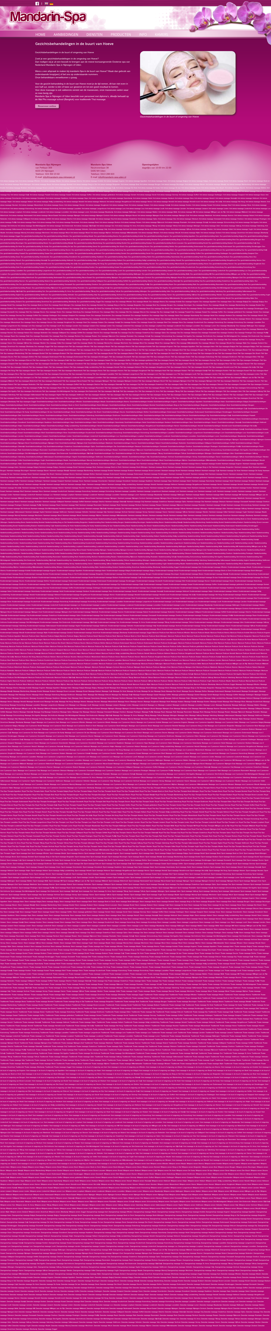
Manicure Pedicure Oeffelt (46, 670)
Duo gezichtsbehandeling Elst (186, 250)
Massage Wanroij (127, 719)
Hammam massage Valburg (237, 508)
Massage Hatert (77, 698)
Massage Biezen (261, 688)
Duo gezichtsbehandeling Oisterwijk (167, 281)
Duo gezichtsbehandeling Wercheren (63, 298)
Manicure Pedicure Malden (173, 663)
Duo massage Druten (53, 312)
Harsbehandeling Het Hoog (73, 539)
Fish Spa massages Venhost (135, 395)
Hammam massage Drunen (218, 474)
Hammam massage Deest (22, 474)
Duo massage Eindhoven (90, 312)
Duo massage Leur (39, 326)
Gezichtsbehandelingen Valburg (246, 453)
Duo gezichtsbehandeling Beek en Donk (62, 239)
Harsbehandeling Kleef (46, 543)
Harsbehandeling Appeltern (128, 519)
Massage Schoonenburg (15, 715)
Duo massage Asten (224, 301)
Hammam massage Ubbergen (196, 508)
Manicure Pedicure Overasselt (207, 670)
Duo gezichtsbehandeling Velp (86, 295)
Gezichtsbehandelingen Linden (60, 436)
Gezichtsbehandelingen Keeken (256, 429)
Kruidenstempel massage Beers (11, 574)
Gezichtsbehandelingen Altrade (94, 401)
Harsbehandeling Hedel (18, 536)
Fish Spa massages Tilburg (170, 391)
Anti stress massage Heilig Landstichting (48, 201)
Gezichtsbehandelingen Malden (20, 439)
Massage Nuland (226, 708)
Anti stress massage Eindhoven (191, 191)
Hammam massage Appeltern (253, 464)
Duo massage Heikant (56, 319)
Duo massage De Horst (92, 308)
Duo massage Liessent (87, 326)
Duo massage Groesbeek (121, 315)
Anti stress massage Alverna (72, 181)
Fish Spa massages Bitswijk (258, 350)
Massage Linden (126, 705)
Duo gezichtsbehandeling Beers (120, 239)
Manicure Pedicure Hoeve (110, 657)
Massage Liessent (112, 705)
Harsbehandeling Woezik (72, 567)
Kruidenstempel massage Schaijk (178, 619)
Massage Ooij (39, 712)
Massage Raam (159, 712)
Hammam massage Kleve (33, 491)
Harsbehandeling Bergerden (77, 522)
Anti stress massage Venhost (118, 229)
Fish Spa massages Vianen (177, 395)
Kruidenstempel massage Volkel (25, 629)
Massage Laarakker (33, 705)
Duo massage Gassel (199, 312)
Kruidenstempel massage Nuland (136, 612)
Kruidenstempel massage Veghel (68, 626)
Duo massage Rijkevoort (107, 336)
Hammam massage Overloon (259, 501)
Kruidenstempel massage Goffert (62, 588)
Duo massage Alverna (157, 301)
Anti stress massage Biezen (195, 184)
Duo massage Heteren (243, 319)
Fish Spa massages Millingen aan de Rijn (242, 377)
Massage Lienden (98, 705)
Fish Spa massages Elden (247, 357)
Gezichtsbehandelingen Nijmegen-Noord (15, 443)
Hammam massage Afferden (150, 464)
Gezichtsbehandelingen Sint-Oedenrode (53, 453)
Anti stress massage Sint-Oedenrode (60, 226)
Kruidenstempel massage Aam (191, 567)
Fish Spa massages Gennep (205, 360)
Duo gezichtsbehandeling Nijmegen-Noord (167, 277)
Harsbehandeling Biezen (155, 522)
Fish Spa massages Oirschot (89, 384)
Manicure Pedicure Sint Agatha (230, 674)
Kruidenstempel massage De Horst (154, 577)
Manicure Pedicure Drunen (227, 643)
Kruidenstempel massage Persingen (196, 615)
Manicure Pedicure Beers (177, 636)
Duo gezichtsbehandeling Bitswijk (61, 243)
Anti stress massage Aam (9, 181)
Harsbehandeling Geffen (251, 529)
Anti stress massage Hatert (98, 198)
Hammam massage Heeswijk (35, 484)
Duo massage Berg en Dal (113, 305)
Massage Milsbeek (44, 708)
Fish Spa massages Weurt (74, 398)
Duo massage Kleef (160, 322)
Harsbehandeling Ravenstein (50, 557)
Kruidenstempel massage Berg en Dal (63, 574)
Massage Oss (77, 712)
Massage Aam (241, 684)
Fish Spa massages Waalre (10, 398)
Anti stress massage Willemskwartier (125, 233)
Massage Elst (93, 695)
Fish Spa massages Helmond (130, 367)
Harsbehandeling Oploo (146, 553)
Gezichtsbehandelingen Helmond (115, 426)
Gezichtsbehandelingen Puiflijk (230, 446)
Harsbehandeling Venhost (46, 563)
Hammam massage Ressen (152, 505)
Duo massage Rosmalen (125, 336)
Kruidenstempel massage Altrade (240, 567)
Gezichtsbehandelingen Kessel (11, 432)
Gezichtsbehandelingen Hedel (135, 422)
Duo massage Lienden (70, 326)
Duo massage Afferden (124, 301)
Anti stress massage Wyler (190, 233)
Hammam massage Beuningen (18, 470)
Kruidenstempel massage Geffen (205, 584)
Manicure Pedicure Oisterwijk (87, 670)
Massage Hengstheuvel (261, 698)
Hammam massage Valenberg (258, 508)
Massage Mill (9, 708)
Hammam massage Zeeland (198, 515)
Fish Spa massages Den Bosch (249, 353)
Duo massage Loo (138, 326)
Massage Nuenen (213, 708)
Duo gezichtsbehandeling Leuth (110, 270)
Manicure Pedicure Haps (160, 650)
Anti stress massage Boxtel (65, 188)
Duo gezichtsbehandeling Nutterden (63, 281)
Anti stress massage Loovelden (57, 212)
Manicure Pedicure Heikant (91, 653)
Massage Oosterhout (52, 712)
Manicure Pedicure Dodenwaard (117, 643)
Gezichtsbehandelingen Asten (214, 401)
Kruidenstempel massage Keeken (198, 598)
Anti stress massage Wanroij (16, 233)
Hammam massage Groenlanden (96, 481)
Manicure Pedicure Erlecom (77, 646)
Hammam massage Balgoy (48, 467)
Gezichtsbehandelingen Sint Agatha (235, 450)
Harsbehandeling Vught (158, 563)
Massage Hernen (6, 701)
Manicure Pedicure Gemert (214, 646)
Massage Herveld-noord (35, 701)
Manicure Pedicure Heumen (67, 657)
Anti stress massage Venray (140, 229)
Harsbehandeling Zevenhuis (129, 567)
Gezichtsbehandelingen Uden (223, 453)
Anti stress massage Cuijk (106, 188)
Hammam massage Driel (199, 474)
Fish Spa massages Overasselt (235, 384)
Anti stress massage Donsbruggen (59, 191)
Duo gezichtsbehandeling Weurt (89, 298)
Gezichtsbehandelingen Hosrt (186, 429)
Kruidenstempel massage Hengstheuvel (75, 595)
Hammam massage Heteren (54, 488)
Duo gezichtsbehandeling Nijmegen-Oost (198, 277)
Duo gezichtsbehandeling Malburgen (128, 274)
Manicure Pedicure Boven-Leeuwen (160, 639)
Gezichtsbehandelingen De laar (41, 412)
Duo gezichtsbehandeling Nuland (38, 281)
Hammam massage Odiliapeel (53, 501)
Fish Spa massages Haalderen (94, 364)
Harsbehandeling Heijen (131, 536)
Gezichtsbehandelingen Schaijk (181, 450)
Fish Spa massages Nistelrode (228, 381)
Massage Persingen (134, 712)
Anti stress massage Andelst (93, 181)
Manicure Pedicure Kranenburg (65, 660)
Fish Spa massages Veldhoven (73, 395)
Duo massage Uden (97, 339)
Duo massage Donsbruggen (254, 308)
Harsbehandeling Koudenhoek (84, 543)
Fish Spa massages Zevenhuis (245, 398)
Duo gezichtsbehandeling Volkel (234, 295)
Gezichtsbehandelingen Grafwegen (180, 419)
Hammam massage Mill (233, 495)
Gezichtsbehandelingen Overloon (180, 446)
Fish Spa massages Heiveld (109, 367)
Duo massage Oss (173, 332)
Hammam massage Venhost (117, 512)
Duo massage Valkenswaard (150, 339)
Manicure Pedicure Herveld (225, 653)
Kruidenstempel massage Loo (69, 605)
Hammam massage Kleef (15, 491)
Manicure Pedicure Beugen (10, 639)
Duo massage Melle (13, 329)
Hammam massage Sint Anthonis (18, 508)
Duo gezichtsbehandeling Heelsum (216, 257)
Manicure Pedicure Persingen (250, 670)
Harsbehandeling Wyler (90, 567)
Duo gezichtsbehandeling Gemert (114, 253)
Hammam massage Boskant (124, 470)
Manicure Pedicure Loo (24, 663)
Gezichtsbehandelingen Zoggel (110, 464)
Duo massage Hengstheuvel (133, 319)
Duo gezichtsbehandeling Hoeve (197, 264)
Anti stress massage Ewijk (20, 195)
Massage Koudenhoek (254, 701)
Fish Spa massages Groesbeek (71, 364)
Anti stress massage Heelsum (163, 198)
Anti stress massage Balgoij (178, 181)
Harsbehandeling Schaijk (168, 557)
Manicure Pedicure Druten (247, 643)
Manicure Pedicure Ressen (120, 674)
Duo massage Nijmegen (146, 329)
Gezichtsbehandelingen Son (104, 453)
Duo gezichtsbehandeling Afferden (56, 236)
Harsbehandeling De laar (104, 526)
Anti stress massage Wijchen (100, 233)
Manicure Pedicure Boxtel (182, 639)
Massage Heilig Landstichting (215, 698)
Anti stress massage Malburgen (125, 212)
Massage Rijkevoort (238, 712)
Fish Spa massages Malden (180, 377)
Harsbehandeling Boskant (233, 522)
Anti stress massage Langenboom (94, 208)
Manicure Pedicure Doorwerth (188, 643)
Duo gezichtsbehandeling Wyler (242, 298)
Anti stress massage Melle (167, 212)
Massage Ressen (224, 712)
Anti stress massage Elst (232, 191)
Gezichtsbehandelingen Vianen (209, 457)
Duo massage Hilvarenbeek (10, 322)
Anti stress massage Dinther (256, 188)
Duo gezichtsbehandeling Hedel (192, 257)
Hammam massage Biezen (39, 470)
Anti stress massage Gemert (126, 195)
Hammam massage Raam (51, 505)
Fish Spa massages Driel (141, 357)
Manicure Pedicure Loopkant (43, 663)
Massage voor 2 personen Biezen (54, 729)
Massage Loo (152, 705)
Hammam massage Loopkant (63, 495)
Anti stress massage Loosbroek (34, 212)
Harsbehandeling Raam (14, 557)
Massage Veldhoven (255, 715)
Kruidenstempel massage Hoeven (72, 598)
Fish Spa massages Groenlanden (47, 364)
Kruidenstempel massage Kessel (222, 598)
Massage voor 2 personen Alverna (123, 722)
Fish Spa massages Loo (25, 377)
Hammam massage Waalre (257, 512)
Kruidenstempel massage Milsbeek (92, 608)
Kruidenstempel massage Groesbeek (194, 588)
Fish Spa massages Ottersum (213, 384)
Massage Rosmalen (253, 712)
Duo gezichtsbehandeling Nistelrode (256, 277)
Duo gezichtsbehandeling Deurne (137, 246)
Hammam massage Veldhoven (56, 512)
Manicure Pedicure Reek (81, 674)
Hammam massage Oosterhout (156, 501)
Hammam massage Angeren (232, 464)
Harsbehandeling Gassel (232, 529)
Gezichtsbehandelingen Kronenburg (136, 432)
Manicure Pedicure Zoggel (225, 684)
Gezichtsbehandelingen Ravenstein (35, 450)
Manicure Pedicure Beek (107, 636)
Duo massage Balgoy (256, 301)
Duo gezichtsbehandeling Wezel (113, 298)
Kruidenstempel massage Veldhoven (94, 626)
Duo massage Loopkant (154, 326)
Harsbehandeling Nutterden (10, 553)
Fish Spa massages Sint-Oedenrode (84, 391)
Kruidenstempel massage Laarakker (110, 601)
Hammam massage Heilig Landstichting (121, 484)
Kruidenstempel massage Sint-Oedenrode (55, 622)
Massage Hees (131, 698)
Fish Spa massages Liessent (228, 374)
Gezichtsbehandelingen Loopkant (132, 436)
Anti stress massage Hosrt (118, 205)
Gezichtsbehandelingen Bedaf (17, 405)
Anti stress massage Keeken (181, 205)
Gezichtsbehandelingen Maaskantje (233, 436)
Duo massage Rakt (22, 336)
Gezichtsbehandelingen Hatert (86, 422)
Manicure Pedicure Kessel (251, 657)
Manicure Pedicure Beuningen (32, 639)
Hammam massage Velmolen (78, 512)
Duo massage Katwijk (112, 322)
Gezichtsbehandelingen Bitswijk (61, 408)
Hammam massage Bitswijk (59, 470)
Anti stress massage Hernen (142, 201)
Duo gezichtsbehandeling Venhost (110, 295)
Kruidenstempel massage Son (108, 622)
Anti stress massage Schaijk (198, 222)
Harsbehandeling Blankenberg (194, 522)
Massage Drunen (25, 695)
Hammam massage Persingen (11, 505)
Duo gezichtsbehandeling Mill (200, 274)
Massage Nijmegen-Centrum (125, 708)
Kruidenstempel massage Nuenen (111, 612)
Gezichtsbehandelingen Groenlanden (255, 419)
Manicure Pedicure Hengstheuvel (183, 653)
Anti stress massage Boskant (16, 188)
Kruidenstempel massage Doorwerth (149, 581)
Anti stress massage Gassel (61, 195)
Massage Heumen (93, 701)
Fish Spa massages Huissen (177, 370)
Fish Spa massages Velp (116, 395)
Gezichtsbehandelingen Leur (235, 432)
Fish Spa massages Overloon (258, 384)
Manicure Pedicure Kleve (21, 660)
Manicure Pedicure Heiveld (139, 653)
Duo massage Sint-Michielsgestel (225, 336)
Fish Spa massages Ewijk (59, 360)
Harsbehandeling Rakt (31, 557)
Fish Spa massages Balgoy (245, 346)
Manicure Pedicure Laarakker (111, 660)
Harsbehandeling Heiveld (197, 536)
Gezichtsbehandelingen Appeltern (190, 401)
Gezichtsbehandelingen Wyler (11, 464)
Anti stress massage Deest (191, 188)
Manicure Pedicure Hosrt (172, 657)
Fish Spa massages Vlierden (218, 395)
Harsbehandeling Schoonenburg (189, 557)
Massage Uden (183, 715)
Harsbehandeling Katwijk (250, 539)
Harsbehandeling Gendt (49, 532)
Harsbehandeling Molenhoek (30, 550)
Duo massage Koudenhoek (193, 322)
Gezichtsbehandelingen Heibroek (254, 422)
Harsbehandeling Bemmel (35, 522)
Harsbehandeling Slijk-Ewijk (46, 560)
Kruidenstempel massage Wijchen (198, 629)
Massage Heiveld (232, 698)
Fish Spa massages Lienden (207, 374)
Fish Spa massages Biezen (238, 350)
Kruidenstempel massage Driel (174, 581)
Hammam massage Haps (163, 481)
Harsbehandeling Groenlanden (167, 532)
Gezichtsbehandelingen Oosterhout (59, 446)
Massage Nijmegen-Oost (164, 708)
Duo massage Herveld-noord (188, 319)
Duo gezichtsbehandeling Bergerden (199, 239)
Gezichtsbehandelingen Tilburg (151, 453)
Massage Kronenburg (17, 705)
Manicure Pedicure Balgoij (49, 636)
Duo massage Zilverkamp (25, 346)
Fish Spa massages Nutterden (25, 384)
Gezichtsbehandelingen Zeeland (34, 464)
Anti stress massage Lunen (79, 212)
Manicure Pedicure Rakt (39, 674)
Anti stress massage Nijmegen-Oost (150, 215)
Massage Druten (38, 695)
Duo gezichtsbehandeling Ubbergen (134, 291)
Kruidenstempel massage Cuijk (130, 577)
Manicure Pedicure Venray (104, 681)
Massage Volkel (89, 719)
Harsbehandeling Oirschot (69, 553)
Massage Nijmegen (108, 708)
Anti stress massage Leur (135, 208)
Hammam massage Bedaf (68, 467)
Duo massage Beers (78, 305)
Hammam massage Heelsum (244, 481)
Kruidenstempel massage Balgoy (143, 570)
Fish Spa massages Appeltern (184, 346)
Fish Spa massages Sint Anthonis (29, 391)
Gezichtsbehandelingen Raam (252, 446)
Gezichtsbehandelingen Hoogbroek (162, 429)
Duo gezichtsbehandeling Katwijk (58, 267)
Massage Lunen (209, 705)
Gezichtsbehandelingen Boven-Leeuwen (163, 408)
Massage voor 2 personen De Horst (24, 732)
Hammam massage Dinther (85, 474)
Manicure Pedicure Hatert (179, 650)
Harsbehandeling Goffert (87, 532)
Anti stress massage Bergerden (109, 184)
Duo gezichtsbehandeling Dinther (162, 246)
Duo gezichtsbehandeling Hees (241, 257)
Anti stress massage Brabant (85, 188)
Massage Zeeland (249, 719)
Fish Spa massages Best (174, 350)
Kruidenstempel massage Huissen (148, 598)
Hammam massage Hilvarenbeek (97, 488)
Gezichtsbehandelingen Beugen (242, 405)
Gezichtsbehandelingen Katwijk (233, 429)
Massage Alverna (12, 688)
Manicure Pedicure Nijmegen (81, 667)
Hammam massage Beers (158, 467)
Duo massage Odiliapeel (57, 332)
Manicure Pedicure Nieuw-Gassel (58, 667)
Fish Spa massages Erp (41, 360)
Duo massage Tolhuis (63, 339)
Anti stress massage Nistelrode (201, 215)
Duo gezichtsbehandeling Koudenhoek (181, 267)
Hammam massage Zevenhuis (220, 515)
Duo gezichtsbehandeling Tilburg (84, 291)
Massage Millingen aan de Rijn (26, 708)
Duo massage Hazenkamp (189, 315)
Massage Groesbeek (37, 698)
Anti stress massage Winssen (148, 233)
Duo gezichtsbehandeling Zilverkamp (63, 301)
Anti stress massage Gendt (147, 195)
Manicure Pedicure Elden (40, 646)
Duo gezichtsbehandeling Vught (258, 295)
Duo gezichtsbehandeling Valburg (183, 291)
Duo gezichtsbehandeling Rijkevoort (45, 288)
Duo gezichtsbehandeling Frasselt (12, 253)
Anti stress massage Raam (27, 222)
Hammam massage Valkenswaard (12, 512)
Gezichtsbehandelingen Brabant (214, 408)
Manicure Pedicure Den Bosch (55, 643)
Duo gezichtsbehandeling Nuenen (12, 281)
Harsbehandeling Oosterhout (126, 553)
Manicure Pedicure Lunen (108, 663)
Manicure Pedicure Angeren (260, 632)
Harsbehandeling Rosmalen (148, 557)
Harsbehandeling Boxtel (9, 526)
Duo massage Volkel (54, 343)
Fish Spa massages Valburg (253, 391)
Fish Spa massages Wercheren (52, 398)
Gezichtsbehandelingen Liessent (36, 436)
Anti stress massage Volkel (223, 229)
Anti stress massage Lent (116, 208)
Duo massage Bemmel (95, 305)
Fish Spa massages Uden (232, 391)
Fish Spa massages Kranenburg (56, 374)
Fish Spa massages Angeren (162, 346)
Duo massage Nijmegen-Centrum (168, 329)
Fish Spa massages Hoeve (93, 370)
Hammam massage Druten (238, 474)
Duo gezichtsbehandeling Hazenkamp (166, 257)
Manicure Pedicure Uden (184, 677)
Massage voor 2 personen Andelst (148, 722)
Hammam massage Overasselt (237, 501)
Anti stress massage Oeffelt (41, 219)
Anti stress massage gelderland (104, 195)
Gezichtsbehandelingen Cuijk (236, 408)
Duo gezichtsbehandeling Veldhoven (34, 295)
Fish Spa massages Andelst (142, 346)
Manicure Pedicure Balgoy (69, 636)
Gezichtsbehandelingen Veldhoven (90, 457)
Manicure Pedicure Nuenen (228, 667)
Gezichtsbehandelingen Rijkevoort (131, 450)
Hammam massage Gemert (218, 477)
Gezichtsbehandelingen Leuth (258, 432)
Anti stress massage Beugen (150, 184)
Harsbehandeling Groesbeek (189, 532)
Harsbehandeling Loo (54, 546)
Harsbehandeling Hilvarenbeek (134, 539)
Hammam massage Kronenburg (102, 491)
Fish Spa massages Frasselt (79, 360)
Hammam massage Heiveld (146, 484)
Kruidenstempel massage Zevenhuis (87, 632)
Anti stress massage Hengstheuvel (119, 201)
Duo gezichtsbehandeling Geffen (62, 253)
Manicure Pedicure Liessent (232, 660)
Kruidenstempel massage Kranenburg (54, 601)
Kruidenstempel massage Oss (92, 615)
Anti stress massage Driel (105, 191)
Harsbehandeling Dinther (180, 526)
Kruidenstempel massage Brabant (106, 577)
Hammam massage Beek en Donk (109, 467)
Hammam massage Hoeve (119, 488)
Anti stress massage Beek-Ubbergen (18, 184)
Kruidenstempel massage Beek (190, 570)
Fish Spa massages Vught (258, 395)
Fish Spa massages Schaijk (221, 388)
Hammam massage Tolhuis (175, 508)
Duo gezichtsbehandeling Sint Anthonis (183, 288)
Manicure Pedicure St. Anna (103, 677)
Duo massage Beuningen (183, 305)
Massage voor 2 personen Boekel (134, 729)
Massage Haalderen (52, 698)
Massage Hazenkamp (92, 698)
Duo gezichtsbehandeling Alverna (106, 236)
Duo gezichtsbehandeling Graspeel (242, 253)
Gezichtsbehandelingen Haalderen (39, 422)
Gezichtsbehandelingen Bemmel (143, 405)
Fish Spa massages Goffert (226, 360)
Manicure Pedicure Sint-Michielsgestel (14, 677)
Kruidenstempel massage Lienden (234, 601)
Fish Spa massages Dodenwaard (47, 357)
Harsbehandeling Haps (229, 532)
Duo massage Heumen (260, 319)
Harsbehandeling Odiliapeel (31, 553)
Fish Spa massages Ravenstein (92, 388)
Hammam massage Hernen (213, 484)
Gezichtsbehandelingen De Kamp (17, 412)
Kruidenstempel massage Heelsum (76, 591)
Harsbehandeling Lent (192, 543)
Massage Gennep (219, 695)
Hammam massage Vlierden (198, 512)
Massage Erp (116, 695)
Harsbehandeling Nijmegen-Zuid (195, 550)
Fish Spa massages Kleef (259, 370)
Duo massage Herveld (169, 319)
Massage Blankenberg (21, 691)
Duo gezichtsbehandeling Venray (135, 295)
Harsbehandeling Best (96, 522)
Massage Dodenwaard (216, 691)
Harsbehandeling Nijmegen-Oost (171, 550)
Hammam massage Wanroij (10, 515)
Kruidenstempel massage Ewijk (132, 584)
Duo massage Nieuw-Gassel (127, 329)
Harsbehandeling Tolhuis (120, 560)
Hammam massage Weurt (52, 515)
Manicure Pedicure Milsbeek (258, 663)
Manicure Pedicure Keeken (231, 657)
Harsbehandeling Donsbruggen (246, 526)
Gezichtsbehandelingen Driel (10, 415)
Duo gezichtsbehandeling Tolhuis (108, 291)
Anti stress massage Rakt (46, 222)
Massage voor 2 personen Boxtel (217, 729)
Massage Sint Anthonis (49, 715)
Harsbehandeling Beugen (114, 522)
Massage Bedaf (103, 688)
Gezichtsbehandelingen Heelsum (159, 422)
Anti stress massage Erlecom (251, 191)
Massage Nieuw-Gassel (91, 708)
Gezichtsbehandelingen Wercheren (105, 460)
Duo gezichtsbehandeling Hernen (249, 260)
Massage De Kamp (134, 691)
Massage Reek (198, 712)
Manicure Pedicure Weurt (18, 684)
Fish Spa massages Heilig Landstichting (84, 367)
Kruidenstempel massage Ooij (18, 615)
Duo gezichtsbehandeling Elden (162, 250)
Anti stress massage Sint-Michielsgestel (32, 226)
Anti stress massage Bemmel (62, 184)
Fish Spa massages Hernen (177, 367)
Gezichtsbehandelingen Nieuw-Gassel (200, 439)
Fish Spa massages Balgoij (225, 346)
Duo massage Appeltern (208, 301)
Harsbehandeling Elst (143, 529)
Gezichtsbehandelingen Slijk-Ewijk (81, 453)
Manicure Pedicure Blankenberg (94, 639)
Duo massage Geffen (215, 312)
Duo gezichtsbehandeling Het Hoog (91, 264)
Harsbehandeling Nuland (256, 550)
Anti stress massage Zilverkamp (256, 233)
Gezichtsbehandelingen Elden (132, 415)
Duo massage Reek (56, 336)
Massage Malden (253, 705)
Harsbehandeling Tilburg (101, 560)
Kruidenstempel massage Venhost (169, 626)
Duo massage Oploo (158, 332)
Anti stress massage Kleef (222, 205)
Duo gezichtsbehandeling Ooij (191, 281)
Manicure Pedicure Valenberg (224, 677)
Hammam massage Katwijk (222, 488)
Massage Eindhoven (67, 695)
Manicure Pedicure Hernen (205, 653)
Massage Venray (38, 719)
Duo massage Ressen (89, 336)
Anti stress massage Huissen (139, 205)
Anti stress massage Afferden (29, 181)
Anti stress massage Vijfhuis (181, 229)
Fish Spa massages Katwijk (198, 370)
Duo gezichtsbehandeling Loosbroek (21, 274)
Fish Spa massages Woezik (183, 398)
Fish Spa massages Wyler (202, 398)
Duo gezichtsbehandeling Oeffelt (116, 281)
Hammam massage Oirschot (94, 501)
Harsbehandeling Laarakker (150, 543)
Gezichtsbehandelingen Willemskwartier (202, 460)
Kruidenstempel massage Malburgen (226, 605)
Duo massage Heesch (255, 315)
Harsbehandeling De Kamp (84, 526)
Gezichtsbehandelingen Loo (108, 436)
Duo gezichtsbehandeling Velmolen (61, 295)
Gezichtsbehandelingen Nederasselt (172, 439)
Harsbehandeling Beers (16, 522)
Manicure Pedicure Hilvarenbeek (89, 657)
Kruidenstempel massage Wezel (173, 629)
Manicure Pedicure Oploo (147, 670)
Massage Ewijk (127, 695)
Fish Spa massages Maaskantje (134, 377)
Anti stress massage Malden (147, 212)
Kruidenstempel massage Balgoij (118, 570)
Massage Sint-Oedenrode (88, 715)
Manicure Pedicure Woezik (122, 684)
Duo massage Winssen (207, 343)
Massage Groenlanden (20, 698)
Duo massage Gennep (13, 315)
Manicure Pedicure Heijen (71, 653)
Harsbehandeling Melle (214, 546)
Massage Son (118, 715)
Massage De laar (147, 691)
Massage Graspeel (261, 695)
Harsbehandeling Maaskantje (154, 546)
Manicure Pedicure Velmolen (45, 681)
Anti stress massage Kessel (202, 205)
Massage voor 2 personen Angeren (174, 722)
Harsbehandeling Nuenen (237, 550)
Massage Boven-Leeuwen (65, 691)
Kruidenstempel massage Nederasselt (146, 608)
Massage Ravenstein (184, 712)
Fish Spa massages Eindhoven (226, 357)
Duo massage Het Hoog (225, 319)
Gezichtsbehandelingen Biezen (38, 408)
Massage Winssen (211, 719)
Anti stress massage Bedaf (218, 181)
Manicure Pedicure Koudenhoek (42, 660)
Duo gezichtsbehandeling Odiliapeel (90, 281)
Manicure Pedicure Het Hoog (25, 657)
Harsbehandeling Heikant (150, 536)
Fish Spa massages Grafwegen (248, 360)
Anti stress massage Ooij (105, 219)
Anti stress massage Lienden (175, 208)
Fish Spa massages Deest (227, 353)
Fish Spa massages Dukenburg (202, 357)
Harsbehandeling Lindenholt (36, 546)
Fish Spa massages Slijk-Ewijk (109, 391)
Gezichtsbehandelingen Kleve (56, 432)
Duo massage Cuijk (77, 308)
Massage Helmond (246, 698)
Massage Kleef (228, 701)
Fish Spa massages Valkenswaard (28, 395)
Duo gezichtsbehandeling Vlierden (209, 295)
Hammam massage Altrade (171, 464)
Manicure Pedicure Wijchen (56, 684)
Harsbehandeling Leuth (225, 543)
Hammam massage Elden (41, 477)
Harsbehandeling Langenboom (171, 543)
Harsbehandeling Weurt (234, 563)
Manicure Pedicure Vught (202, 681)
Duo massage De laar (127, 308)
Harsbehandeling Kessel (28, 543)
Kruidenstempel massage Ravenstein (24, 619)
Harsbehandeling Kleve (63, 543)
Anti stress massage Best (130, 184)
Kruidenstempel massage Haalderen (221, 588)
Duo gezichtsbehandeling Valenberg (209, 291)
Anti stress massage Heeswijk (226, 198)
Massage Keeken (203, 701)
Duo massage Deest (143, 308)
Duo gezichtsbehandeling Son (34, 291)
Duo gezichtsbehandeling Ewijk (256, 250)
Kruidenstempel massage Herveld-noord (155, 595)
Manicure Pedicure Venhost (84, 681)
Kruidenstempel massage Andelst (18, 570)
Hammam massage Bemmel (178, 467)
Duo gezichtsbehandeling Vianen (160, 295)
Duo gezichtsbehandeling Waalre (12, 298)
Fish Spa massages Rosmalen (199, 388)
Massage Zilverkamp (15, 722)
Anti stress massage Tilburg (147, 226)
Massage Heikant (197, 698)
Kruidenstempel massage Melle (11, 608)
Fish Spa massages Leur (168, 374)
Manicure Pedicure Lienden (211, 660)
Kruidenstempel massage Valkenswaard (41, 626)
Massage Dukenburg (52, 695)
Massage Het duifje (51, 701)
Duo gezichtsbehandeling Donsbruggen (247, 246)
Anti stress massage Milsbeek (237, 212)
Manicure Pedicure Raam (21, 674)
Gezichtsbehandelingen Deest (64, 412)
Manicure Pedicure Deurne (76, 643)
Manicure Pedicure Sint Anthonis (254, 674)
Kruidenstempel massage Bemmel (36, 574)
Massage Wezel (167, 719)
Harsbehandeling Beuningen (135, 522)
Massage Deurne (188, 691)
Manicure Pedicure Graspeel (53, 650)
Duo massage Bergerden (132, 305)
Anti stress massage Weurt (60, 233)
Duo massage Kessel (145, 322)
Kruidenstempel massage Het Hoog (209, 595)
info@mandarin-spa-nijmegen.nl (59, 177)
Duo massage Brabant (61, 308)
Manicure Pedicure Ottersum (185, 670)
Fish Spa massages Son (129, 391)
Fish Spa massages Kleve (9, 374)
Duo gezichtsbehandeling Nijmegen (105, 277)
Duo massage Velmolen (204, 339)
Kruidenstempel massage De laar (206, 577)
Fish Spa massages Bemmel (107, 350)
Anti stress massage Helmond (95, 201)
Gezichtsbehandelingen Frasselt (243, 415)
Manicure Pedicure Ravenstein (60, 674)
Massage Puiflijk (147, 712)
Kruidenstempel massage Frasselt (156, 584)
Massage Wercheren (141, 719)
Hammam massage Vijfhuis (178, 512)
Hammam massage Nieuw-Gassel (83, 498)
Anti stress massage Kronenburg (46, 208)
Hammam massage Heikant (97, 484)
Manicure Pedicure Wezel (37, 684)
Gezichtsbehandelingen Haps (63, 422)
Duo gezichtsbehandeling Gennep (163, 253)
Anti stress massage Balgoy (198, 181)
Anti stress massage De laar (170, 188)
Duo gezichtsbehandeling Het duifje (65, 264)
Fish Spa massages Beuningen (216, 350)
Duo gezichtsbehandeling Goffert (189, 253)
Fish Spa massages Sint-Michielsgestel (56, 391)
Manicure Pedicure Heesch (10, 653)
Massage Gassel (152, 695)
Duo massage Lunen (208, 326)
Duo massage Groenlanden (101, 315)
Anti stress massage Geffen (82, 195)
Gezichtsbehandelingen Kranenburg (109, 432)
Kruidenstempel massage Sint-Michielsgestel (23, 622)
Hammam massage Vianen (157, 512)
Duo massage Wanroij (101, 343)
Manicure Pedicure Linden (252, 660)
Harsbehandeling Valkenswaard (218, 560)
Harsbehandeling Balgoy (183, 519)
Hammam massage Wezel (71, 515)
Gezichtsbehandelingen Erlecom (176, 415)
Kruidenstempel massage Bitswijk (216, 574)
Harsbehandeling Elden (126, 529)
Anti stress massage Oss (167, 219)
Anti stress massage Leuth (155, 208)
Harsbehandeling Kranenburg (106, 543)
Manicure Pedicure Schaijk (183, 674)
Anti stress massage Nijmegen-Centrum (95, 215)
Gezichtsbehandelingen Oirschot (247, 443)
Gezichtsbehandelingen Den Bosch (89, 412)
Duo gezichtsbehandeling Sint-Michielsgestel (214, 288)
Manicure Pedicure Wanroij (241, 681)
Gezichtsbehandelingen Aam (47, 401)
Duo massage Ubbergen (80, 339)
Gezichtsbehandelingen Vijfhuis (232, 457)
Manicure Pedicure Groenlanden (94, 650)
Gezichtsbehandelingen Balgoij (237, 401)
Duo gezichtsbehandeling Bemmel (145, 239)
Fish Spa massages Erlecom (21, 360)
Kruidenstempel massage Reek (50, 619)
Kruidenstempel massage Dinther (37, 581)
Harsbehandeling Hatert (247, 532)
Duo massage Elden (107, 312)
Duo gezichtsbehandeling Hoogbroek (247, 264)
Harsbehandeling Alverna (70, 519)
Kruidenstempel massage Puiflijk (221, 615)
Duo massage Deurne (178, 308)
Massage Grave (6, 698)
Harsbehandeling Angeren (107, 519)
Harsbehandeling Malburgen (176, 546)
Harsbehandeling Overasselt (202, 553)
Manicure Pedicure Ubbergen (164, 677)
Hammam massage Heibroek (56, 484)
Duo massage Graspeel (66, 315)
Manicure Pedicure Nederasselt (34, 667)
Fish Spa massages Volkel (239, 395)
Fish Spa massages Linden (250, 374)
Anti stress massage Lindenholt (240, 208)
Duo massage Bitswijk (217, 305)
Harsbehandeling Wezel (252, 563)
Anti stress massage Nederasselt (21, 215)
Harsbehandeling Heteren (93, 539)
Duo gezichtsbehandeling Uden (159, 291)
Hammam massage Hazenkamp (203, 481)
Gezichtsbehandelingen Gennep (131, 419)
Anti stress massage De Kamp (149, 188)
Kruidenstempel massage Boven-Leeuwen (53, 577)
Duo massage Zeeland (255, 343)
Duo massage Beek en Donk (37, 305)
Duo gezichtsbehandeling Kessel (107, 267)
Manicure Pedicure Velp (64, 681)
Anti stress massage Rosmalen (176, 222)
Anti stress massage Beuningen (172, 184)
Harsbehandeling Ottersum (181, 553)
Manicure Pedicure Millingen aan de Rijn (232, 663)
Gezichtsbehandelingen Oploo (84, 446)
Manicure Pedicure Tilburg (123, 677)
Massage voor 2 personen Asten (227, 722)
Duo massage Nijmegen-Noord (191, 329)
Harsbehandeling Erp (178, 529)
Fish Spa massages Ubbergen (212, 391)
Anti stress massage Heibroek (248, 198)
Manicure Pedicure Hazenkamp (200, 650)
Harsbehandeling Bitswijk (174, 522)
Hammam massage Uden (217, 508)
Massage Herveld (19, 701)
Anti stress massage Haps (78, 198)
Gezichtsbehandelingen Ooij (35, 446)
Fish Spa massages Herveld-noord (221, 367)
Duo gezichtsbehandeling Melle (178, 274)
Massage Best (220, 688)
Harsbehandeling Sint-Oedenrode (23, 560)
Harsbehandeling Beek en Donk (239, 519)
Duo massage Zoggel (42, 346)
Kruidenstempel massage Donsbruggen (121, 581)
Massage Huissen (177, 701)
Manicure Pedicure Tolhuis (143, 677)
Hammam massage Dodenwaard (107, 474)
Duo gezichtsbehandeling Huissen (32, 267)
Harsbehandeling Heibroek (112, 536)
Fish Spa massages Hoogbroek (135, 370)
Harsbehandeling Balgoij (165, 519)
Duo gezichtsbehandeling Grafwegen (214, 253)
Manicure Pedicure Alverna (220, 632)
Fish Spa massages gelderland (142, 360)
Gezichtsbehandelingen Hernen (167, 426)
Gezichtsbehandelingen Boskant (136, 408)
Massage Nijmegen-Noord (145, 708)
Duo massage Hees (240, 315)
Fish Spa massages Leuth (187, 374)
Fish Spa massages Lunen (112, 377)
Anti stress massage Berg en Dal (85, 184)
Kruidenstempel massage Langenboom (138, 601)
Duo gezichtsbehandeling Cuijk (245, 243)
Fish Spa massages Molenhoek (26, 381)
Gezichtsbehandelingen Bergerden (195, 405)
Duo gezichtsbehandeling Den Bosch (111, 246)
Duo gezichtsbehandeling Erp (233, 250)
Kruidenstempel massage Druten (222, 581)
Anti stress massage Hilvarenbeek (31, 205)
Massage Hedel (106, 698)
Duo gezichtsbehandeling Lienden (135, 270)
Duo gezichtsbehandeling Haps (116, 257)
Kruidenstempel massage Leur (187, 601)
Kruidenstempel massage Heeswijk (150, 591)
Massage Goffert (232, 695)
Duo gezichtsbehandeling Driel (35, 250)
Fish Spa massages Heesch (240, 364)
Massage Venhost (24, 719)
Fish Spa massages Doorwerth (120, 357)
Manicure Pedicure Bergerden (241, 636)
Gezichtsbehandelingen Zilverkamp (85, 464)
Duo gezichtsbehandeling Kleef (131, 267)
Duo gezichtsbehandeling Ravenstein (210, 284)
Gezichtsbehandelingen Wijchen (176, 460)
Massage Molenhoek (58, 708)
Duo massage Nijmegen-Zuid (235, 329)
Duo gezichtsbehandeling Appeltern (183, 236)
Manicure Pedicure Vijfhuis (143, 681)
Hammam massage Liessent (248, 491)
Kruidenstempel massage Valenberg (13, 626)
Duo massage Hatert (172, 315)
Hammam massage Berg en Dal (199, 467)
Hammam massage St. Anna (135, 508)
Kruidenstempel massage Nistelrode (85, 612)
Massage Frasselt (139, 695)
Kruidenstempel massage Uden (232, 622)
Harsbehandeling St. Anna (82, 560)
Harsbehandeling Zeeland (108, 567)
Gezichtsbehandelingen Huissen (209, 429)
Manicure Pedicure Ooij (106, 670)
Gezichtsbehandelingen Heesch (205, 422)
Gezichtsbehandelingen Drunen (33, 415)
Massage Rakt (171, 712)
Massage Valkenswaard (226, 715)
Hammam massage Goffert (10, 481)
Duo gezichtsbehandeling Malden (154, 274)
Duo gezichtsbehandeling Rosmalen (72, 288)
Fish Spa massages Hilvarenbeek (70, 370)
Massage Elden (81, 695)
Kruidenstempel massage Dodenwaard (64, 581)
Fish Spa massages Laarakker (103, 374)
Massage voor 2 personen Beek (54, 726)
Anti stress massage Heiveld (74, 201)
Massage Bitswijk (6, 691)
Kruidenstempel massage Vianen (219, 626)
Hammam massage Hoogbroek (161, 488)
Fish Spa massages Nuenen (250, 381)
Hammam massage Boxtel (170, 470)
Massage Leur (74, 705)
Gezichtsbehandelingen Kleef (34, 432)
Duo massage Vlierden (37, 343)
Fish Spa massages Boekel (35, 353)
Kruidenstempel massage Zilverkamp (114, 632)
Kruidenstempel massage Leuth (209, 601)
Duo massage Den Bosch (160, 308)
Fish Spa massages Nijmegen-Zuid (204, 381)
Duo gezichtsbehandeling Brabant (221, 243)
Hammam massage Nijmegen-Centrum (131, 498)
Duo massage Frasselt (183, 312)
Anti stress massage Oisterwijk (84, 219)
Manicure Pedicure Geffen (172, 646)
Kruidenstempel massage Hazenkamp (26, 591)
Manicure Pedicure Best (261, 636)
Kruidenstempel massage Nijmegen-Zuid (57, 612)
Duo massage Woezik (224, 343)
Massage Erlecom (104, 695)
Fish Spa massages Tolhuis (190, 391)
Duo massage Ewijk (167, 312)
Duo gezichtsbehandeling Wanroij (37, 298)
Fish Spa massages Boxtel (103, 353)
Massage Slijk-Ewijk (105, 715)
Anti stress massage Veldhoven (54, 229)
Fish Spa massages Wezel (93, 398)
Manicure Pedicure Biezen (52, 639)
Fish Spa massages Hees (219, 364)
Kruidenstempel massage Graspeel (114, 588)
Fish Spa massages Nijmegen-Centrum (124, 381)
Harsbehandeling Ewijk (195, 529)
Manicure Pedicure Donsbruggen (166, 643)
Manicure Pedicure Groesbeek (118, 650)
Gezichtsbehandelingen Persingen (205, 446)
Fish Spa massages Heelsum (199, 364)
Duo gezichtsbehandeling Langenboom (38, 270)
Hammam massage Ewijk (115, 477)
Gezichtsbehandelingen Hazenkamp (110, 422)
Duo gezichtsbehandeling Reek (236, 284)
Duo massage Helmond (114, 319)
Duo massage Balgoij (240, 301)
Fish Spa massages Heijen (38, 367)
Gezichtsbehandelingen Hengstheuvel (142, 426)
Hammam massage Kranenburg (79, 491)
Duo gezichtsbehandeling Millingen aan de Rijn (229, 274)
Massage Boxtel (82, 691)
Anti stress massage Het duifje (211, 201)
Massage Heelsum (119, 698)
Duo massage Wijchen (168, 343)
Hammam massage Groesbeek (119, 481)
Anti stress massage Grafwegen (211, 195)
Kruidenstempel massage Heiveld (23, 595)
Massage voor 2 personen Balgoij (251, 722)
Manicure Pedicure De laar (14, 643)
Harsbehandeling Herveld (9, 539)
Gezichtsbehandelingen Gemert (84, 419)
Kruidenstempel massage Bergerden (90, 574)
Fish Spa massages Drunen (160, 357)
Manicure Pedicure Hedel (221, 650)
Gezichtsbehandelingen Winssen (229, 460)
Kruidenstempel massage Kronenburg (82, 601)
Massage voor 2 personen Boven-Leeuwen (188, 729)
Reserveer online (47, 106)
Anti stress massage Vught (243, 229)
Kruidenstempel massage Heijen (201, 591)
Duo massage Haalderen (140, 315)
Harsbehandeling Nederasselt (52, 550)
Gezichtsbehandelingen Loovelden (183, 436)
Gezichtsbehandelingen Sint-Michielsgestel (22, 453)
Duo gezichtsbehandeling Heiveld (169, 260)
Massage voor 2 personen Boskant (159, 729)
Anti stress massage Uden (210, 226)
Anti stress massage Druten (145, 191)
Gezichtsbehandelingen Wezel (152, 460)
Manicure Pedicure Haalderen (140, 650)
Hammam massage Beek (87, 467)
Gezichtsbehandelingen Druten (56, 415)
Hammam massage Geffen (175, 477)
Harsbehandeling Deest (121, 526)
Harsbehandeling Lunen (134, 546)
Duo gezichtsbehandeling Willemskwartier (165, 298)
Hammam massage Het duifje (10, 488)
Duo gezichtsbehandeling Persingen (112, 284)
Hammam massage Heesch (14, 484)
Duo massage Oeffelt (74, 332)
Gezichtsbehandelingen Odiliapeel (199, 443)
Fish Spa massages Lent (149, 374)
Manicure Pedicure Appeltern (10, 636)
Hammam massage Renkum (131, 505)
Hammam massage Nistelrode (234, 498)
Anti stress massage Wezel (80, 233)
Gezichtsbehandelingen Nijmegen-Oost (44, 443)
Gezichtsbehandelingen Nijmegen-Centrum (255, 439)
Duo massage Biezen (200, 305)
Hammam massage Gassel (155, 477)
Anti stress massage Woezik (170, 233)
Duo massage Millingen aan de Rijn (47, 329)
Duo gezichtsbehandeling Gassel (38, 253)
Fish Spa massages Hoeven (113, 370)
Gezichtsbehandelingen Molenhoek (146, 439)
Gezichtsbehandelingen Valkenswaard (40, 457)
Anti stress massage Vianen (160, 229)
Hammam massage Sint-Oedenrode (72, 508)
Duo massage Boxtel (44, 308)
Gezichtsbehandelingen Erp (199, 415)
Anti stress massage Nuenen (223, 215)
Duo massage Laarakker (252, 322)
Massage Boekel (36, 691)
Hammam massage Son (116, 508)
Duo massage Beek (19, 305)
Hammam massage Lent (170, 491)
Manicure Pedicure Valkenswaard (248, 677)
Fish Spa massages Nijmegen (98, 381)
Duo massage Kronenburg (233, 322)
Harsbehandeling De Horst (64, 526)
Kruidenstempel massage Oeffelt (214, 612)
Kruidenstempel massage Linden (19, 605)
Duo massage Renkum (72, 336)
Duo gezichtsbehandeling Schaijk (97, 288)
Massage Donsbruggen (250, 691)
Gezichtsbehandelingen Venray (186, 457)
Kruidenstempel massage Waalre (73, 629)
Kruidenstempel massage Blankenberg (243, 574)
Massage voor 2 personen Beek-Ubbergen (112, 726)
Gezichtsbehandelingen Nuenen (125, 443)
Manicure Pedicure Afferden (180, 632)
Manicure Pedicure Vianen (123, 681)
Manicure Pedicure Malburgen (152, 663)
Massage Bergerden (207, 688)
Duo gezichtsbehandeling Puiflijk (137, 284)
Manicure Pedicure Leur (173, 660)
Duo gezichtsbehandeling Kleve (154, 267)
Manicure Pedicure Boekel (115, 639)
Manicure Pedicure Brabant (202, 639)
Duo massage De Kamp (110, 308)
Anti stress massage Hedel (142, 198)
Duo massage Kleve (175, 322)
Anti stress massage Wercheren (38, 233)
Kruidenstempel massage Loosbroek (120, 605)
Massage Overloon (119, 712)
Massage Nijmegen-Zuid (182, 708)
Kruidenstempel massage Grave (139, 588)
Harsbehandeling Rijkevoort (127, 557)
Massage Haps (66, 698)
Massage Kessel (216, 701)
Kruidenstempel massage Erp (109, 584)
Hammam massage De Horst (230, 470)
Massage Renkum (210, 712)
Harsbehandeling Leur (208, 543)
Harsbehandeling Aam (14, 519)
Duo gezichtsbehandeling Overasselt (58, 284)
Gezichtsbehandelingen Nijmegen (227, 439)
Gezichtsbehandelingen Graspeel (206, 419)
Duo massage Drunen (37, 312)
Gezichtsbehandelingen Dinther (137, 412)
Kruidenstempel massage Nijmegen (203, 608)
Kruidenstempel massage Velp (145, 626)
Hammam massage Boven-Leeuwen (148, 470)
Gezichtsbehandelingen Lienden (12, 436)
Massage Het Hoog (66, 701)
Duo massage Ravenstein (39, 336)
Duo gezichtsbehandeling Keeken (82, 267)
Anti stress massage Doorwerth (83, 191)
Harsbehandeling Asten (146, 519)
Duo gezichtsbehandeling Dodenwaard (189, 246)
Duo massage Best (149, 305)
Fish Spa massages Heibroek (17, 367)
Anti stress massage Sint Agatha (247, 222)
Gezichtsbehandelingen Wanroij (80, 460)
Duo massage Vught (69, 343)
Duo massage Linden (104, 326)
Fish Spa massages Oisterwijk (111, 384)
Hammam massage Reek (111, 505)
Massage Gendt (206, 695)
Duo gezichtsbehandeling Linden (186, 270)
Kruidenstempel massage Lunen (173, 605)
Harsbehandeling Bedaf (201, 519)
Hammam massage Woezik (158, 515)
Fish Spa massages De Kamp (186, 353)
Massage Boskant (49, 691)
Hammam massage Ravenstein (90, 505)
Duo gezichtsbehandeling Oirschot (141, 281)
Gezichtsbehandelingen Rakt (10, 450)
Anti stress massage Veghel (33, 229)
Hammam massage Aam (131, 464)
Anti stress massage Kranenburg (22, 208)
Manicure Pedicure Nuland (248, 667)
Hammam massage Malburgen (174, 495)
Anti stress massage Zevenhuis (233, 233)
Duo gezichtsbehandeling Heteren (117, 264)
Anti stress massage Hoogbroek (97, 205)
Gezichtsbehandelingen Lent (213, 432)
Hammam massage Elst (59, 477)
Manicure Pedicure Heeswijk (30, 653)
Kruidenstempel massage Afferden (214, 567)
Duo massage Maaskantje (226, 326)
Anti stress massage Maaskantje (101, 212)
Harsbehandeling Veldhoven (260, 560)
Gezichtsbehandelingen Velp (139, 457)
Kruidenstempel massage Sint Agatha (234, 619)
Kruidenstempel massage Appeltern (69, 570)
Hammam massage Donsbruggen (156, 474)
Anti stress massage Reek (89, 222)
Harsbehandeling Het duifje (53, 539)
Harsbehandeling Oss (163, 553)
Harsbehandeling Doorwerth (10, 529)
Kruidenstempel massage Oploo (69, 615)
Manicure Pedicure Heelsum (241, 650)
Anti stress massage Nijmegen (70, 215)
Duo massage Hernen (152, 319)
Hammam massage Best (243, 467)
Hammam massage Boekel (103, 470)
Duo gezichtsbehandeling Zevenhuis (35, 301)
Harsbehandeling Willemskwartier (31, 567)
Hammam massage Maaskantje (151, 495)
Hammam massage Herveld (233, 484)
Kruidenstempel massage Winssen (253, 629)
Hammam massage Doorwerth (179, 474)
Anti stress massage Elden (212, 191)
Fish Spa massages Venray (157, 395)
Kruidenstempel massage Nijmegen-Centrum (232, 608)
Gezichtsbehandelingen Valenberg (12, 457)
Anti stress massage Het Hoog (234, 201)
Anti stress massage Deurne (235, 188)
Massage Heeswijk (157, 698)
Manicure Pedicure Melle (192, 663)
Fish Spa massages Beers (86, 350)
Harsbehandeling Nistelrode (217, 550)
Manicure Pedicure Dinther (95, 643)
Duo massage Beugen (165, 305)
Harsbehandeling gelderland (10, 532)
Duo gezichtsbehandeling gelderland (88, 253)
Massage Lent (63, 705)
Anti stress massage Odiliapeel (19, 219)
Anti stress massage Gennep (167, 195)
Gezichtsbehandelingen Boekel (112, 408)
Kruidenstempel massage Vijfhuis (243, 626)
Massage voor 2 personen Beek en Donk (81, 726)
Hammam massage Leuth (207, 491)
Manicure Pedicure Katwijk (211, 657)
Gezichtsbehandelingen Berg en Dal (169, 405)
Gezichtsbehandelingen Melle (43, 439)
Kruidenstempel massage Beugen (139, 574)
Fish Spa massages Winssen (161, 398)
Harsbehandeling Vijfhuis (103, 563)
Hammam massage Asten (9, 467)
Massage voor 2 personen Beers (140, 726)
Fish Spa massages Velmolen (95, 395)
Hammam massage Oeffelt (74, 501)
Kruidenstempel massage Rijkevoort (125, 619)
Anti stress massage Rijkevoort (153, 222)
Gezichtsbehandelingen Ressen (106, 450)
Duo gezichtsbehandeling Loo (237, 270)
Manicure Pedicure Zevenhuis (182, 684)
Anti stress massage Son (105, 226)
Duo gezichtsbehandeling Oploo (242, 281)
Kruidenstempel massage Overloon (169, 615)
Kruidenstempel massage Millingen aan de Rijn (62, 608)
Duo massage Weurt (136, 343)
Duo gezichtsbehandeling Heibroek (60, 260)
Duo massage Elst (122, 312)
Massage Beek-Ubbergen (148, 688)
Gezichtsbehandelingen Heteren (37, 429)
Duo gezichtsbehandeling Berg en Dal (172, 239)
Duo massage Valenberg (130, 339)
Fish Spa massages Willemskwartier (138, 398)
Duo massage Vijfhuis (21, 343)
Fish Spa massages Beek (14, 350)
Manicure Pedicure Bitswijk (72, 639)
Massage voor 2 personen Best (246, 726)
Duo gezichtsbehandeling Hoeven (221, 264)
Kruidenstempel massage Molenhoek (118, 608)
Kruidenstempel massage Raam (245, 615)
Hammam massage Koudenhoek (55, 491)
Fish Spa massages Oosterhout (152, 384)
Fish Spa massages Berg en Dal (129, 350)
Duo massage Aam (108, 301)
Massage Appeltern (53, 688)
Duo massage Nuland (21, 332)
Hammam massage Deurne (65, 474)
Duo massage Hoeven (45, 322)
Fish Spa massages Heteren (26, 370)
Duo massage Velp (221, 339)
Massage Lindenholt (139, 705)
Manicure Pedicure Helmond (160, 653)
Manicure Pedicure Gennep (254, 646)
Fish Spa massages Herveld (198, 367)
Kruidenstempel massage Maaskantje (199, 605)
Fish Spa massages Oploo (174, 384)
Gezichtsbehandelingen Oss (106, 446)
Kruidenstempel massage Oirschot (239, 612)
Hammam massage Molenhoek (36, 498)
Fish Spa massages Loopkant (45, 377)
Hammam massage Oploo (177, 501)
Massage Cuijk (107, 691)
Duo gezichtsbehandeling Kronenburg (238, 267)
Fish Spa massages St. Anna (148, 391)
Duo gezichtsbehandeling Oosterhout (216, 281)
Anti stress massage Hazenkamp (120, 198)
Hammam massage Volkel (218, 512)
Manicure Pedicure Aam (160, 632)
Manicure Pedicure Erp (96, 646)
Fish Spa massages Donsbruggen (96, 357)
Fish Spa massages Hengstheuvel (154, 367)
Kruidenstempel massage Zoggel (140, 632)
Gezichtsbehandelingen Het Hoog (12, 429)
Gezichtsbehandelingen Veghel (65, 457)
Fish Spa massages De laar (208, 353)
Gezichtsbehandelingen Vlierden (257, 457)
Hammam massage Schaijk (216, 505)
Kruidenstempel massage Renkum (74, 619)
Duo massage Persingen (244, 332)
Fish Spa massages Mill (218, 377)
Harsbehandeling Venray (65, 563)
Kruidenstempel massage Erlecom (85, 584)
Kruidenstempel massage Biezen (192, 574)
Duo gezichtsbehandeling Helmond (194, 260)
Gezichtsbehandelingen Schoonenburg (207, 450)
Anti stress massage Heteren (256, 201)
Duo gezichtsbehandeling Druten (83, 250)
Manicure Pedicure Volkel (183, 681)
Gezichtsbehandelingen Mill (64, 439)
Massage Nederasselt (75, 708)
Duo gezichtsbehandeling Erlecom (209, 250)
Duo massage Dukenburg (71, 312)
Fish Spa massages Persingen (11, 388)
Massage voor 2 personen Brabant (242, 729)
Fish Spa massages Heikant (59, 367)
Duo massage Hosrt (80, 322)
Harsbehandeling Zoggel (170, 567)
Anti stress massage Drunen (124, 191)
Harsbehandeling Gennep (67, 532)
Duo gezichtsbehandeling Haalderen (91, 257)
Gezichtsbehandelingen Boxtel (190, 408)
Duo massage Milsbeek (69, 329)
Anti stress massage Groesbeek (33, 198)
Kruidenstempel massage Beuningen (165, 574)
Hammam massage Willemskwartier (114, 515)
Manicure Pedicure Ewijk (113, 646)
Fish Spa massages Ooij (131, 384)
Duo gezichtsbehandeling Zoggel (89, 301)
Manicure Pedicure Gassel (152, 646)
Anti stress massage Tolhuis (168, 226)
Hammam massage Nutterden (31, 501)
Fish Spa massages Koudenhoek (32, 374)
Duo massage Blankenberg (235, 305)
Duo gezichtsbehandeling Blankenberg (88, 243)
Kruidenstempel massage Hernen (103, 595)
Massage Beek (115, 688)
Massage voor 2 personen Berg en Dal (193, 726)
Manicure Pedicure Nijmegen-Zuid (183, 667)
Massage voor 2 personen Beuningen (28, 729)
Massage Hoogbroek (151, 701)
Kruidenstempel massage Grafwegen (87, 588)
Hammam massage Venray (137, 512)
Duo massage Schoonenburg (161, 336)
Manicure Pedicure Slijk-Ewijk (64, 677)
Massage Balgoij (78, 688)
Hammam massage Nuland (10, 501)
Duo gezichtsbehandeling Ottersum (32, 284)
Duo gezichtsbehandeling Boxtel (196, 243)
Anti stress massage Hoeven (74, 205)
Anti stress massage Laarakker (70, 208)
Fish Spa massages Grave (25, 364)
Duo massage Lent (25, 326)
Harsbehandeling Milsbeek (9, 550)
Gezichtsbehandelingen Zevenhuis (59, 464)
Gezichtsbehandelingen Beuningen (13, 408)
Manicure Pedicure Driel (208, 643)
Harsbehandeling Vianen (84, 563)
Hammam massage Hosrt (182, 488)
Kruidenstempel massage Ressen (100, 619)
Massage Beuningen (247, 688)
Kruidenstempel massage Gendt (12, 588)
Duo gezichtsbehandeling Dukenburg (109, 250)
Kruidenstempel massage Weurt (149, 629)
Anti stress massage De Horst (126, 188)
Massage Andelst (25, 688)
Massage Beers (164, 688)
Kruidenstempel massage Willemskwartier (225, 629)
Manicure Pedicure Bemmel (196, 636)
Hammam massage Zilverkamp (242, 515)
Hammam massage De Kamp (251, 470)
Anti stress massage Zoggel (10, 236)
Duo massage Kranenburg (213, 322)
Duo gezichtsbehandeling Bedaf (12, 239)
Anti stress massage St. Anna (125, 226)
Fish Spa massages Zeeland (223, 398)
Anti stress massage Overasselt (210, 219)
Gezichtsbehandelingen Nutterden (173, 443)
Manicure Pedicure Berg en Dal (218, 636)
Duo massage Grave (83, 315)
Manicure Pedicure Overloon (228, 670)
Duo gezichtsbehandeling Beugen (248, 239)
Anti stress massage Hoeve (54, 205)
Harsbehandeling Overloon (223, 553)
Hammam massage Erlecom (78, 477)
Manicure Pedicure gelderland (193, 646)
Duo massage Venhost (236, 339)
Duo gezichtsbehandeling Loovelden (48, 274)
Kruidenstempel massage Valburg (256, 622)
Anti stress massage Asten (157, 181)
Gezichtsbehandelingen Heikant (34, 426)
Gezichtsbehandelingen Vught (34, 460)
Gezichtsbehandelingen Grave (230, 419)
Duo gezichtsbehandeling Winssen (193, 298)
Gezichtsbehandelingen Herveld (191, 426)
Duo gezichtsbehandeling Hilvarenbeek (170, 264)
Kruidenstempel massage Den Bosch (255, 577)
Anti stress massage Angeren (114, 181)
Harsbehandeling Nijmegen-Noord (146, 550)
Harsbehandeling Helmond (216, 536)
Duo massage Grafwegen (48, 315)
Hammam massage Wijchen (92, 515)
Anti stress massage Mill (186, 212)
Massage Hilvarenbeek (109, 701)
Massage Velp (13, 719)
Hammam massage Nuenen (255, 498)
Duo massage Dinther (194, 308)
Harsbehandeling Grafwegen (106, 532)
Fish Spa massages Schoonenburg (244, 388)
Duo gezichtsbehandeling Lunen (74, 274)
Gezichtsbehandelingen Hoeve (113, 429)
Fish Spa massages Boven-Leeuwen (80, 353)
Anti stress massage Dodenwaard (34, 191)
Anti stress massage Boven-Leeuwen (41, 188)
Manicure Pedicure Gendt (234, 646)
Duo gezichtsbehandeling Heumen (142, 264)
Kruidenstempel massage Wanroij (98, 629)
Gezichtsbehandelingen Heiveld (91, 426)
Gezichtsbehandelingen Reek (59, 450)
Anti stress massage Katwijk (160, 205)
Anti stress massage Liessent (197, 208)
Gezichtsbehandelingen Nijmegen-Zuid (73, 443)
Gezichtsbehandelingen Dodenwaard (162, 412)
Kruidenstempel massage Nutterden (162, 612)
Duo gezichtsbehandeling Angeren (156, 236)
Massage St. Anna (130, 715)
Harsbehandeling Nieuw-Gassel (75, 550)
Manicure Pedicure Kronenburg (88, 660)
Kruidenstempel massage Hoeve (47, 598)
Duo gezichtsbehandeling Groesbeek (63, 257)
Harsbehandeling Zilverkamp (150, 567)
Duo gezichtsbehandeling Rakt (185, 284)
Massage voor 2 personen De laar (77, 732)
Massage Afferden (253, 684)
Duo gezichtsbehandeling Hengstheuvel (222, 260)
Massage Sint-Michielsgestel (68, 715)
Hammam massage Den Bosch (43, 474)
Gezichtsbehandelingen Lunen (208, 436)
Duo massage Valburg (113, 339)
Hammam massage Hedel (224, 481)
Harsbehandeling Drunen (47, 529)
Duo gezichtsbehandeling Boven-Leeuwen (168, 243)
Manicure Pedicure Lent (155, 660)
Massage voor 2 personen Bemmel (165, 726)
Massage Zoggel (30, 722)
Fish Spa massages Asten (205, 346)
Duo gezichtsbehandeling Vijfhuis (185, 295)
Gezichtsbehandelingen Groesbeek (13, 422)
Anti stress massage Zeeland (211, 233)
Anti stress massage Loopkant (11, 212)
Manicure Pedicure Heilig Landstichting (115, 653)
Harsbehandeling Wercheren (215, 563)
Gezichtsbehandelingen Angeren (165, 401)
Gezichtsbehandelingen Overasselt (154, 446)
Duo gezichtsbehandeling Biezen (36, 243)
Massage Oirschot (12, 712)
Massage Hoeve (124, 701)
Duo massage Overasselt (207, 332)
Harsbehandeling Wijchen (9, 567)
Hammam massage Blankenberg (81, 470)
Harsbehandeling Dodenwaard (201, 526)
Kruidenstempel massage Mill (34, 608)
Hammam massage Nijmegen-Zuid (210, 498)
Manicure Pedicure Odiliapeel (25, 670)
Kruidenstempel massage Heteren (235, 595)
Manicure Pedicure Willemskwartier (79, 684)
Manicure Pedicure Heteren (46, 657)
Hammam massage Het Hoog (32, 488)
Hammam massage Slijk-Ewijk (96, 508)
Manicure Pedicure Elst (58, 646)
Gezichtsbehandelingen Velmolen (116, 457)
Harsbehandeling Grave (146, 532)
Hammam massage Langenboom (149, 491)
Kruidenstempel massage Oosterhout (43, 615)
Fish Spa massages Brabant (124, 353)
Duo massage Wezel (151, 343)
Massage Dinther (201, 691)
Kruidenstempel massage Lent (164, 601)
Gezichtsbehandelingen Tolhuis (174, 453)
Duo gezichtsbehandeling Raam (161, 284)
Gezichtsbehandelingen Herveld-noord (218, 426)
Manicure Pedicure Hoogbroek (152, 657)
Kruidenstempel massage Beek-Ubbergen (247, 570)
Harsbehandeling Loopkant (73, 546)
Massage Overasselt (104, 712)
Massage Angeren (38, 688)
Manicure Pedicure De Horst (241, 639)
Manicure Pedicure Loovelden (87, 663)
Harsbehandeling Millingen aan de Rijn (253, 546)
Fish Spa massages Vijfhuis (198, 395)
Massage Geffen (165, 695)
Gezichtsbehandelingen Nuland (149, 443)
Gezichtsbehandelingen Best (219, 405)
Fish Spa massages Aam (59, 346)
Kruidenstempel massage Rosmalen (152, 619)
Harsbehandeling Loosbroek (93, 546)
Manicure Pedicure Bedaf (89, 636)
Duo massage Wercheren (119, 343)
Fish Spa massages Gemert (164, 360)
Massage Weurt (155, 719)
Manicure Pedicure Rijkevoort (141, 674)
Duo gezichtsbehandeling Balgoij (232, 236)
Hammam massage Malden (195, 495)
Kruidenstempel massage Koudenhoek (26, 601)
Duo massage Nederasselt (106, 329)
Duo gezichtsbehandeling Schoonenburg (125, 288)
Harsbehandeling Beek (219, 519)
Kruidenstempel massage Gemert (257, 584)
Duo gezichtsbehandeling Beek (35, 239)
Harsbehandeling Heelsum (36, 536)
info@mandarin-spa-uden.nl (112, 177)
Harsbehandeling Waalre (176, 563)
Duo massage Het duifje (207, 319)
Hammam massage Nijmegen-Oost (184, 498)
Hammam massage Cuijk (210, 470)
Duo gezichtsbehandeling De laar (61, 246)
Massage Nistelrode (199, 708)
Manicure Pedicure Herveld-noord (248, 653)
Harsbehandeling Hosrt (212, 539)
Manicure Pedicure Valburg (203, 677)
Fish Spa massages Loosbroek (68, 377)
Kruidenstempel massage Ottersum (116, 615)
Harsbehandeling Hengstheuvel (237, 536)
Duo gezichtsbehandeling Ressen (19, 288)
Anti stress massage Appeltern (136, 181)
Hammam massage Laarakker (125, 491)
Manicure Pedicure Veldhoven (24, 681)
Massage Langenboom (49, 705)
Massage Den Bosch (173, 691)
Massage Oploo (66, 712)
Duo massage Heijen (39, 319)
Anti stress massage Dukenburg (167, 191)
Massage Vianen (51, 719)
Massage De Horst (119, 691)
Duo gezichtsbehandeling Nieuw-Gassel (77, 277)
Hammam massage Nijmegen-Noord (159, 498)
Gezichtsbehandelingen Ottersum (129, 446)
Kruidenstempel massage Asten (94, 570)
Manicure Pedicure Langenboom (134, 660)
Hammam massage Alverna (191, 464)
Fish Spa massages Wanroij (31, 398)
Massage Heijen (185, 698)
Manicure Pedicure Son (84, 677)
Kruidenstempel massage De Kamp (180, 577)
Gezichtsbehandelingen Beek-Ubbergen (94, 405)
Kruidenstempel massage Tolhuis (182, 622)
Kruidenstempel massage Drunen (198, 581)
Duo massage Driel (22, 312)
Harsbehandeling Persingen (243, 553)
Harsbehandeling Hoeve (154, 539)
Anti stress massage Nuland (244, 215)
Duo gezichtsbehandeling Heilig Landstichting (139, 260)
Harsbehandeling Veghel (240, 560)
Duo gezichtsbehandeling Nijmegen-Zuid (228, 277)
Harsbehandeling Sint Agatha (212, 557)
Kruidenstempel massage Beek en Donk (217, 570)
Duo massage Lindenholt (121, 326)
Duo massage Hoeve (28, 322)
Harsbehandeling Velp (28, 563)
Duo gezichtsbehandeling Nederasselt (48, 277)
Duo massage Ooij (124, 332)
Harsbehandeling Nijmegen (97, 550)
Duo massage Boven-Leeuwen (25, 308)
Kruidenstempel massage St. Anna (132, 622)
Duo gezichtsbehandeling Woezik (219, 298)
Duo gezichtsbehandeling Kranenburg (210, 267)
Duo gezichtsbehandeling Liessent (160, 270)
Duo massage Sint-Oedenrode (249, 336)
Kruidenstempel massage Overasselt (143, 615)
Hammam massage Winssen (138, 515)
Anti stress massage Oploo (147, 219)
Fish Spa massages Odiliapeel (47, 384)
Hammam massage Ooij (135, 501)
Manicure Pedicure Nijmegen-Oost (158, 667)
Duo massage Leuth (54, 326)
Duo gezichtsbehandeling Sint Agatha (154, 288)
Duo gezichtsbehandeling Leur (87, 270)
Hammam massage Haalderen (142, 481)
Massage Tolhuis (156, 715)
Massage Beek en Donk (129, 688)
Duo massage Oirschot (91, 332)
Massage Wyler (237, 719)
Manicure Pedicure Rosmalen (163, 674)
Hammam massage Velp (98, 512)
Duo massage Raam (7, 336)
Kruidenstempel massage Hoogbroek (98, 598)
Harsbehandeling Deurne (161, 526)
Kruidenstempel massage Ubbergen (207, 622)
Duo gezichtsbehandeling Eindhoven (137, 250)
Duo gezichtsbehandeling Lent (64, 270)
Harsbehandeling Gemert (30, 532)
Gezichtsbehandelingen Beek (39, 405)
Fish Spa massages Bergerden (153, 350)
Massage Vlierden (76, 719)
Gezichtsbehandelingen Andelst (141, 401)
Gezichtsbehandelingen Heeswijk (230, 422)
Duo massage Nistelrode (255, 329)
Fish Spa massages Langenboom (127, 374)
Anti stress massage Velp (98, 229)
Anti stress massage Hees (184, 198)
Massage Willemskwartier (196, 719)
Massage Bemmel (176, 688)
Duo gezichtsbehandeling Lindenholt (212, 270)
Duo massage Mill (27, 329)
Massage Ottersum (89, 712)
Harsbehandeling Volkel (140, 563)
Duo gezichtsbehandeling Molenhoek (20, 277)
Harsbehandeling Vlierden (121, 563)
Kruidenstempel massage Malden (253, 605)
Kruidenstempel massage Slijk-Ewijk (84, 622)
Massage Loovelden (195, 705)
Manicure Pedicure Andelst (240, 632)
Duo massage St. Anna (30, 339)
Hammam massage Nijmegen (106, 498)
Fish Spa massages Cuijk (144, 353)
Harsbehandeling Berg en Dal (56, 522)
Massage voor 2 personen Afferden (72, 722)
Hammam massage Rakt (70, 505)
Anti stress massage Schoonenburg (222, 222)
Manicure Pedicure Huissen (192, 657)
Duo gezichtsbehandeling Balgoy (256, 236)
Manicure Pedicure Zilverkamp (204, 684)
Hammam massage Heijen (77, 484)
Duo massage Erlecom (137, 312)
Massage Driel (13, 695)
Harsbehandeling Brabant (27, 526)
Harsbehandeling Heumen (112, 539)
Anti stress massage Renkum (109, 222)
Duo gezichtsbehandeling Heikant (110, 260)
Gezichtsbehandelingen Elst (154, 415)
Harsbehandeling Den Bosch (141, 526)
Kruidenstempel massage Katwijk (173, 598)
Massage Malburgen (239, 705)
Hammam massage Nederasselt (59, 498)
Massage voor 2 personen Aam (48, 722)
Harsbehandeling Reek (70, 557)
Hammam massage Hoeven (139, 488)
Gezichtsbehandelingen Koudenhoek (81, 432)
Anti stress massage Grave (255, 195)
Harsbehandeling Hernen (259, 536)
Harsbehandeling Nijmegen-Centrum (120, 550)
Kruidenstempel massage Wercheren (124, 629)
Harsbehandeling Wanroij (195, 563)
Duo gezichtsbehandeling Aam (32, 236)
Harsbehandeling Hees (55, 536)
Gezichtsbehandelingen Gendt (108, 419)
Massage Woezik (225, 719)
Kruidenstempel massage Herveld (128, 595)
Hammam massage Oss (195, 501)
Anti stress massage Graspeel (234, 195)
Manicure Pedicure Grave (73, 650)
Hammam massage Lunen (129, 495)
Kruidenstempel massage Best (115, 574)
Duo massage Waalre (85, 343)
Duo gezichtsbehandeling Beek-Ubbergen (93, 239)
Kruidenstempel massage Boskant (25, 577)
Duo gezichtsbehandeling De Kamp (35, 246)
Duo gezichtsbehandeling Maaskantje (100, 274)
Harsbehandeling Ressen (107, 557)
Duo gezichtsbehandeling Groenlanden (35, 257)
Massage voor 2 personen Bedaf (30, 726)
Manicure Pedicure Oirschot (66, 670)
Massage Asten (66, 688)
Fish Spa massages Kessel (239, 370)
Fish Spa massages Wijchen (114, 398)
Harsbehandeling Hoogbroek (193, 539)
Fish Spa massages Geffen (121, 360)
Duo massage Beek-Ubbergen (60, 305)
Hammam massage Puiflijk (32, 505)
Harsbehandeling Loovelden (115, 546)
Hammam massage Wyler (178, 515)
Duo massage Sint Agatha (182, 336)
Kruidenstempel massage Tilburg (157, 622)
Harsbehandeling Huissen (231, 539)
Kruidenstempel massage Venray (194, 626)
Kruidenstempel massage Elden (39, 584)
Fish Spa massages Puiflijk (32, 388)
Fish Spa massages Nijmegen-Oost (178, 381)
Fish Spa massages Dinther (24, 357)
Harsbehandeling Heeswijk (92, 536)
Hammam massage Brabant (191, 470)
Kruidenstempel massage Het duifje (183, 595)
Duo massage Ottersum (189, 332)
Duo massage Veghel (169, 339)
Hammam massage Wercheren (32, 515)
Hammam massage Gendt (237, 477)
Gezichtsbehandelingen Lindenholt (85, 436)
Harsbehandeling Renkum (88, 557)
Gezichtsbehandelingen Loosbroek (157, 436)
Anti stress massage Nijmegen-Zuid (176, 215)
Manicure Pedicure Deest (34, 643)
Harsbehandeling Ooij (107, 553)
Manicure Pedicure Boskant (136, 639)
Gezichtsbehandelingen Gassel (11, 419)
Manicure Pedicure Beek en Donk (129, 636)
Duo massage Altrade (141, 301)
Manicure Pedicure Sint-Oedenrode (41, 677)
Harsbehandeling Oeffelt (50, 553)
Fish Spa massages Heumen (47, 370)
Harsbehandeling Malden (196, 546)
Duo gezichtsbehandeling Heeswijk (34, 260)
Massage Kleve (239, 701)
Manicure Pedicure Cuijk (221, 639)
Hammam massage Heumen (75, 488)
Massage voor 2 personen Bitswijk (79, 729)
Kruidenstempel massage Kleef (246, 598)
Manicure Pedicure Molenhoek (11, 667)
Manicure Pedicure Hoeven (130, 657)
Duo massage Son (14, 339)
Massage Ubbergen (170, 715)
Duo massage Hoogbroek (62, 322)
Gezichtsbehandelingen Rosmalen (156, 450)
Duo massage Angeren (190, 301)
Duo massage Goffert (30, 315)
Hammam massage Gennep (258, 477)
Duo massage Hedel (207, 315)
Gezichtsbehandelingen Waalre (57, 460)
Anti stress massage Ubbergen (189, 226)
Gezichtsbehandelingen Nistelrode (100, 443)
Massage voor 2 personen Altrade (98, 722)
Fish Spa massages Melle (200, 377)
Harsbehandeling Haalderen (210, 532)
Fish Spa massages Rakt (72, 388)
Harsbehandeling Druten (65, 529)
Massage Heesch (144, 698)
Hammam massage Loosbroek (86, 495)
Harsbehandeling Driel (29, 529)
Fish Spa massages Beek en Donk (37, 350)
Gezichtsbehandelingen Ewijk (220, 415)
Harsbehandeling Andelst (89, 519)
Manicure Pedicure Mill (210, 663)
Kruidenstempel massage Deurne (12, 581)
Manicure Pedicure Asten (31, 636)
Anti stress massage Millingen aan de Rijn (211, 212)
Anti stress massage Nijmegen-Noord (123, 215)
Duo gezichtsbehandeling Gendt (139, 253)
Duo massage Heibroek (22, 319)
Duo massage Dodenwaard (213, 308)
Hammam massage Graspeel (53, 481)
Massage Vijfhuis (64, 719)
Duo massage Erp (152, 312)
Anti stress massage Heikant (23, 201)
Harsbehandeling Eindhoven (106, 529)
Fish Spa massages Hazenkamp (157, 364)
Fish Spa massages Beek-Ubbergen (63, 350)
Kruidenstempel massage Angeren (43, 570)
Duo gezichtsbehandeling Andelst (131, 236)
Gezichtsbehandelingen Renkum (82, 450)
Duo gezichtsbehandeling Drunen (59, 250)
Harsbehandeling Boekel (215, 522)
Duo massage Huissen (96, 322)
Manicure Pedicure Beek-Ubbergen (154, 636)
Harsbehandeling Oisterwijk (89, 553)
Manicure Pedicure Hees (260, 650)
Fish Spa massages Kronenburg (80, 374)
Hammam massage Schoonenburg (239, 505)
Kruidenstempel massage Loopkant (94, 605)
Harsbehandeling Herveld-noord (30, 539)
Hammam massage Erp (97, 477)
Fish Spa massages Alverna (121, 346)
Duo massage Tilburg (47, 339)
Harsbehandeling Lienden (244, 543)
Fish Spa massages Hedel (178, 364)
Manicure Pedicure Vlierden (164, 681)
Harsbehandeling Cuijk (46, 526)
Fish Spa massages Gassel (100, 360)
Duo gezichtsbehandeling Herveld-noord (36, 264)
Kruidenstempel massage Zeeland (60, 632)
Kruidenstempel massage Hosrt (124, 598)
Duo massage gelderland (233, 312)
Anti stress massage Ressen (131, 222)
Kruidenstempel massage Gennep (36, 588)
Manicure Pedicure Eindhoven (20, 646)
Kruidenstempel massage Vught (49, 629)
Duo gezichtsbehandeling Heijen (85, 260)
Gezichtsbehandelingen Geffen (35, 419)
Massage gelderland (179, 695)
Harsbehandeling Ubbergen (140, 560)
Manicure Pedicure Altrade (200, 632)
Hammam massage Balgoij (28, 467)
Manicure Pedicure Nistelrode (206, 667)
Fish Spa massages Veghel (51, 395)
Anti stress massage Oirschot (62, 219)
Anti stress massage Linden (219, 208)
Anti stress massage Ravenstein (67, 222)
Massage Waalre (114, 719)
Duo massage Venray (253, 339)
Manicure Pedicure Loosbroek (65, 663)
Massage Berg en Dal (191, 688)
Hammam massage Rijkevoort (173, 505)
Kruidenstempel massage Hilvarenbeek (21, 598)
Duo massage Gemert (250, 312)
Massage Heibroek (171, 698)
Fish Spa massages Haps (115, 364)
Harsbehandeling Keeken (9, 543)
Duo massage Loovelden (191, 326)
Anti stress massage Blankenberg (239, 184)
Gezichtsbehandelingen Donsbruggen (218, 412)
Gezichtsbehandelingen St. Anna (128, 453)
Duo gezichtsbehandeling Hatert (139, 257)
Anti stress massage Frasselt (40, 195)
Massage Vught (101, 719)
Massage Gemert (193, 695)
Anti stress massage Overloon (233, 219)
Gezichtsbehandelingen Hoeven (136, 429)
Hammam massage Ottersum (215, 501)
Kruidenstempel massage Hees (101, 591)
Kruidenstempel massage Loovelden (147, 605)
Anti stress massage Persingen (255, 219)
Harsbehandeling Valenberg (197, 560)
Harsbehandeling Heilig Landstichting (173, 536)
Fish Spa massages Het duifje (245, 367)
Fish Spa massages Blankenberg (12, 353)
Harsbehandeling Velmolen (10, 563)
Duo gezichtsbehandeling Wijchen (137, 298)
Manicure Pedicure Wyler (142, 684)
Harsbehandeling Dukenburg (85, 529)
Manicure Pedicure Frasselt (133, 646)
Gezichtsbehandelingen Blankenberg (87, 408)
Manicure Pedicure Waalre (221, 681)
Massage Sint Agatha (32, 715)
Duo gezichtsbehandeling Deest (85, 246)
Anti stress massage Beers (41, 184)
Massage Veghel (241, 715)
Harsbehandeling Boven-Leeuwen (256, 522)
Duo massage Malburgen (245, 326)
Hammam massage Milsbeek (14, 498)
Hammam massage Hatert (181, 481)
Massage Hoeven (136, 701)
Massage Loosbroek (180, 705)
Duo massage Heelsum (223, 315)
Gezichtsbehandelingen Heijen (11, 426)
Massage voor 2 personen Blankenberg (107, 729)
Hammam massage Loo (44, 495)
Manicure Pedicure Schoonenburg (206, 674)
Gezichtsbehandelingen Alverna (117, 401)
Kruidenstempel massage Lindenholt (45, 605)
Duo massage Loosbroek (172, 326)
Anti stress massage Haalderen (57, 198)
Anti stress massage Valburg (231, 226)
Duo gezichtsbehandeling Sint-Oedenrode (246, 288)
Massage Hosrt (164, 701)
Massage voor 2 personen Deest (102, 732)
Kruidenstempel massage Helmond (48, 595)
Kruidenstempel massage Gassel (181, 584)
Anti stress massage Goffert (189, 195)
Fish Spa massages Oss (193, 384)
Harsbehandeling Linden (16, 546)
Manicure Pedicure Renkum (100, 674)
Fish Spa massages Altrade (100, 346)
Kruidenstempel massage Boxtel (81, 577)
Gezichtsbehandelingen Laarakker (162, 432)
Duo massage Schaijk (142, 336)
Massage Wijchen (179, 719)
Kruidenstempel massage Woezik (12, 632)
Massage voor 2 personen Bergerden (221, 726)
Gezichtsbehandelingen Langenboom (189, 432)
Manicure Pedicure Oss (165, 670)
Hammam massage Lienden (227, 491)
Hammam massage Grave (74, 481)
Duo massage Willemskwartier (187, 343)
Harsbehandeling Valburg (177, 560)
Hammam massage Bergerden (223, 467)
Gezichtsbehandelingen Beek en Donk (65, 405)
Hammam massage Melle (215, 495)
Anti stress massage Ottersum (187, 219)
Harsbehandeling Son (64, 560)
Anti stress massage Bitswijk (216, 184)
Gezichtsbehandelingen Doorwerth (245, 412)
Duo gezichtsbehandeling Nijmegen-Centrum (135, 277)
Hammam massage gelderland (196, 477)
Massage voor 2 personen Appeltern (201, 722)
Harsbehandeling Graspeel (127, 532)
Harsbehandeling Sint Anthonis (234, 557)
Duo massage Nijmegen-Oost (213, 329)
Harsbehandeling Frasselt (213, 529)
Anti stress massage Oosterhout (125, 219)
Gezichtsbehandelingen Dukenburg (81, 415)
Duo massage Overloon (225, 332)
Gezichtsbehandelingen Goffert (155, 419)
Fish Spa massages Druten (181, 357)
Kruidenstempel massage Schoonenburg (205, 619)
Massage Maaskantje (223, 705)
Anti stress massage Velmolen (77, 229)
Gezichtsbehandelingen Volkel (11, 460)
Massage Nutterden (240, 708)
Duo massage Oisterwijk (108, 332)
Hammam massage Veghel (35, 512)
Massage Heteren (80, 701)
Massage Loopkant (165, 705)
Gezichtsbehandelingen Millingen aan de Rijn (91, 439)
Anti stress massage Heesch (204, 198)
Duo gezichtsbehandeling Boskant (139, 243)
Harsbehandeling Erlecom (161, 529)
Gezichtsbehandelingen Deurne (113, 412)
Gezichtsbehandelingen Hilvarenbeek (87, 429)
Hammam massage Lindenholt (24, 495)
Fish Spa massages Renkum (134, 388)
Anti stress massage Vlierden (202, 229)
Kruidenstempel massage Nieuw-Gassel (175, 608)
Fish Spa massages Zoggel (26, 401)
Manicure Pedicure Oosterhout (127, 670)
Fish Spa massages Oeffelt (69, 384)
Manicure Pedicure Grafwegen (31, 650)
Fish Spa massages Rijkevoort (177, 388)
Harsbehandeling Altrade (51, 519)
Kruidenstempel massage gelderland (231, 584)
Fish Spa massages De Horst (164, 353)
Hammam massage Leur (188, 491)
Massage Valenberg (209, 715)
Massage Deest (159, 691)
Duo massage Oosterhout (141, 332)
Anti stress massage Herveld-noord (187, 201)
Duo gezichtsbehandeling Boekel (115, 243)
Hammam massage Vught (237, 512)
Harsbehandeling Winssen (53, 567)
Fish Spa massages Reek (114, 388)
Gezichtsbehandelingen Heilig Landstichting (63, 426)
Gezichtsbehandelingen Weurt (130, 460)
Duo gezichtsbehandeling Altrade (81, 236)
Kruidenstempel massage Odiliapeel (189, 612)
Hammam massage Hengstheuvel (190, 484)
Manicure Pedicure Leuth (192, 660)
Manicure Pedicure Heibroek (51, 653)
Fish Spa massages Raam (52, 388)
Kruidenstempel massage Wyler (36, 632)
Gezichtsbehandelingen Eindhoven (108, 415)
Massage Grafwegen (246, 695)
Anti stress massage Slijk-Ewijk (85, 226)
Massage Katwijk (190, 701)
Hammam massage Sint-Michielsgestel (44, 508)
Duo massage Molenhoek (87, 329)
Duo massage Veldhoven (186, 339)
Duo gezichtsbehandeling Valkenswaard (237, 291)
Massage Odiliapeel (255, 708)
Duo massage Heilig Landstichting (76, 319)
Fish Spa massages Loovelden (91, 377)
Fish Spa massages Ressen (155, 388)
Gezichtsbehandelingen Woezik (253, 460)
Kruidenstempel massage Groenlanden (165, 588)
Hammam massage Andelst (211, 464)
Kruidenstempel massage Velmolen (121, 626)
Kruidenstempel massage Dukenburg (248, 581)
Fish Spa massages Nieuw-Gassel (74, 381)
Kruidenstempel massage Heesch (125, 591)
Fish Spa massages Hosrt (157, 370)
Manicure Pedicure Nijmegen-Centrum (105, 667)
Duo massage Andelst (173, 301)
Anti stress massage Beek (238, 181)
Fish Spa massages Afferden (79, 346)
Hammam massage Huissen (202, 488)
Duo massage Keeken (129, 322)
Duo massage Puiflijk (260, 332)
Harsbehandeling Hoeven (173, 539)
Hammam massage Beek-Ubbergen (135, 467)
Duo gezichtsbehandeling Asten (207, 236)
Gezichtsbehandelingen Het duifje (244, 426)
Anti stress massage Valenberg (253, 226)
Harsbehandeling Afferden (32, 519)
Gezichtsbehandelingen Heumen (62, 429)
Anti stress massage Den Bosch (212, 188)
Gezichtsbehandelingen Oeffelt (223, 443)
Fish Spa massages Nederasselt (50, 381)
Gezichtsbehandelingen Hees (182, 422)
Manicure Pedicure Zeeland (161, 684)
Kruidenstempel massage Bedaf (167, 570)
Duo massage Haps (157, 315)
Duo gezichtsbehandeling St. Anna (58, 291)
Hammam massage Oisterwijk (115, 501)
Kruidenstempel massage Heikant (226, 591)
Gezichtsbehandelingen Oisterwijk (12, 446)
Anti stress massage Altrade (51, 181)
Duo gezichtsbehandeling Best (224, 239)
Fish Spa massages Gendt (184, 360)
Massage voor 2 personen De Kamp (51, 732)
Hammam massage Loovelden (109, 495)
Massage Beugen (232, 688)
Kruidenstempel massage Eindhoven (13, 584)
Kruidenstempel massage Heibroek (176, 591)
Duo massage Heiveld (97, 319)
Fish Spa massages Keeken (218, 370)
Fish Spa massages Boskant (55, 353)
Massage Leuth (85, 705)
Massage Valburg (195, 715)
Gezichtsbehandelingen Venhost (162, 457)
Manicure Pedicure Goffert (9, 650)
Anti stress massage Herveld (163, 201)
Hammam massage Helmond (167, 484)
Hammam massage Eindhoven (20, 477)
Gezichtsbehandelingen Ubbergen (199, 453)
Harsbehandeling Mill (230, 546)
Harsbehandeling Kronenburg (128, 543)
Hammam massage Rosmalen (195, 505)
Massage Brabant (94, 691)
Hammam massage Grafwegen (31, 481)
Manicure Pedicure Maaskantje (129, 663)
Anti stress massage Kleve (241, 205)
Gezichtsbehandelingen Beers (120, 405)
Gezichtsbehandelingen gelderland (59, 419)
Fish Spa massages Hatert (135, 364)
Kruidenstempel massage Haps (246, 588)
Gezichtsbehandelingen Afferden (70, 401)
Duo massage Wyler (239, 343)
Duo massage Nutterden (39, 332)
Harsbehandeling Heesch (73, 536)
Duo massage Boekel (253, 305)
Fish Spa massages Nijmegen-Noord (151, 381)
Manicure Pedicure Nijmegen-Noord (132, 667)
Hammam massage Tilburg (155, 508)
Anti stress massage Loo (262, 208)
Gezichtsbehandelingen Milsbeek (120, 439)
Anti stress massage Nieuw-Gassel (45, 215)
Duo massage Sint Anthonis (202, 336)
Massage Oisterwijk (26, 712)
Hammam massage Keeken (242, 488)
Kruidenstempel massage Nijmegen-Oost (27, 612)
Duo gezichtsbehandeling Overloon (85, 284)
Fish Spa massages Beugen (193, 350)
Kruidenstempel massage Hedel (52, 591)
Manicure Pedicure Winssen (102, 684)
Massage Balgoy (91, 688)
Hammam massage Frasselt (135, 477)
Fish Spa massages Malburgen (158, 377)
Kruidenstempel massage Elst (62, 584)
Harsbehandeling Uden (158, 560)
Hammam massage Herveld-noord (256, 484)
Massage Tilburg (143, 715)
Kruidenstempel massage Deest (230, 577)
